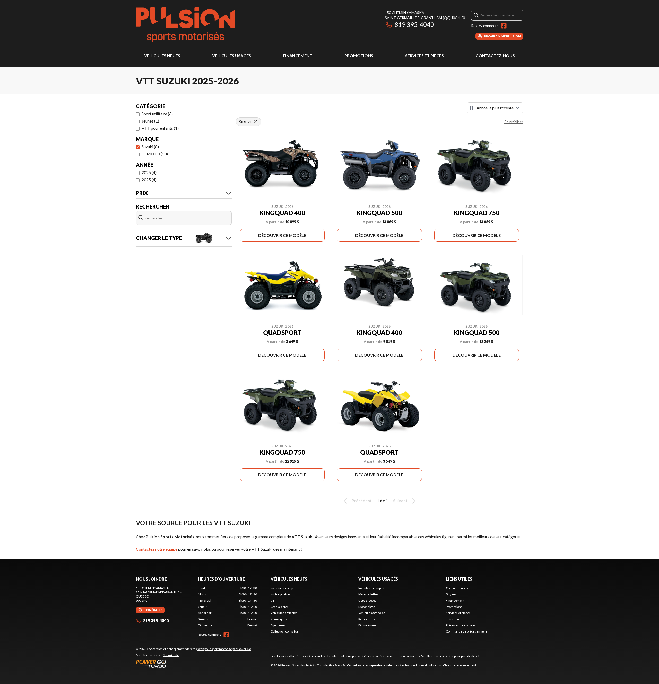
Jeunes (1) (150, 120)
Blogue (451, 594)
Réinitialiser (513, 121)
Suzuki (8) (150, 146)
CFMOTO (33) (155, 153)
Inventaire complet (284, 588)
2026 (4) (149, 172)
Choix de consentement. (460, 665)
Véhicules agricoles (284, 613)
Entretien (452, 619)
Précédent (362, 500)
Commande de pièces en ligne (466, 631)
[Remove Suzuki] (255, 122)
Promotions (358, 55)
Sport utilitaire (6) (157, 113)
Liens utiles (459, 578)
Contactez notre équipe (156, 549)
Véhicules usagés (231, 55)
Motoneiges (366, 607)
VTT (273, 600)
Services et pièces (424, 55)
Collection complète (284, 631)
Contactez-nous (495, 55)
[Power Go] (194, 663)
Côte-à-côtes (280, 607)
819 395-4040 (414, 24)
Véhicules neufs (162, 55)
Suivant (400, 500)
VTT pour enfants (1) (160, 128)
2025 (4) (149, 179)
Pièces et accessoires (461, 625)
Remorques (279, 619)
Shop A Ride (171, 655)
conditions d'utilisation (425, 665)
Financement (298, 55)
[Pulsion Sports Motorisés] (185, 24)
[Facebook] (504, 26)
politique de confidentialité (383, 665)
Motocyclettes (281, 594)
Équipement (279, 625)
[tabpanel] (227, 606)
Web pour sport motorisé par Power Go (224, 649)
